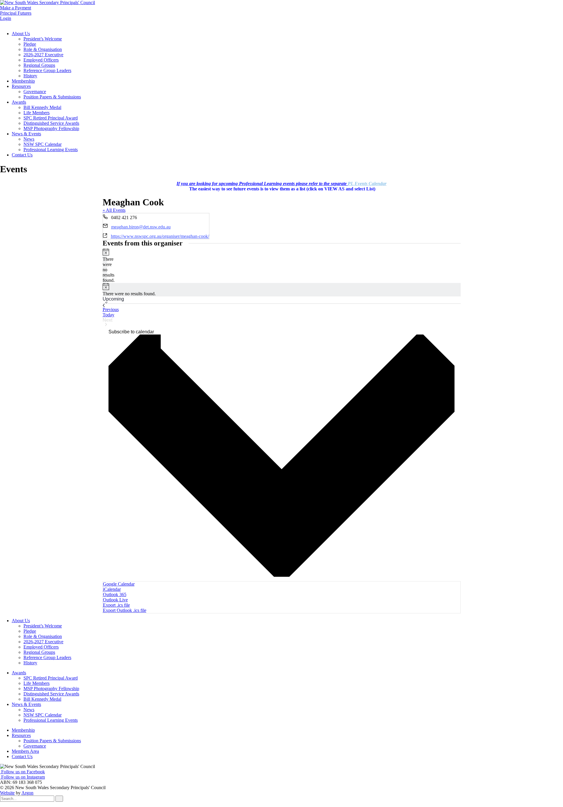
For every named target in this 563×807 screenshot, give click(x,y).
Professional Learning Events (50, 149)
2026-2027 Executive (43, 54)
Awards (19, 102)
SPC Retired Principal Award (50, 117)
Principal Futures (15, 13)
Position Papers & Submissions (52, 96)
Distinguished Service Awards (51, 123)
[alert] (105, 265)
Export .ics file (116, 605)
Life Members (36, 112)
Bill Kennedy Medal (42, 107)
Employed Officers (41, 59)
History (30, 75)
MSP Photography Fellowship (51, 128)
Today (108, 314)
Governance (34, 91)
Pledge (29, 44)
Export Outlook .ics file (124, 610)
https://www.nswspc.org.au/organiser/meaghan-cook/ (160, 236)
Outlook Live (115, 599)
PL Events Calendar (367, 183)
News (28, 139)
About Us (21, 33)
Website (7, 792)
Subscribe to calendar (131, 331)
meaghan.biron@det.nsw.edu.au (141, 226)
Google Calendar (119, 583)
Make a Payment (15, 7)
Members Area (25, 751)
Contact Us (22, 154)
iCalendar (112, 589)
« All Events (114, 210)
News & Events (26, 133)
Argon (27, 792)
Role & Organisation (42, 49)
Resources (21, 86)
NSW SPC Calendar (42, 144)
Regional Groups (39, 65)
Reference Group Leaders (47, 70)
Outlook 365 (114, 594)
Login (5, 18)
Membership (23, 81)
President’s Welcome (42, 38)
